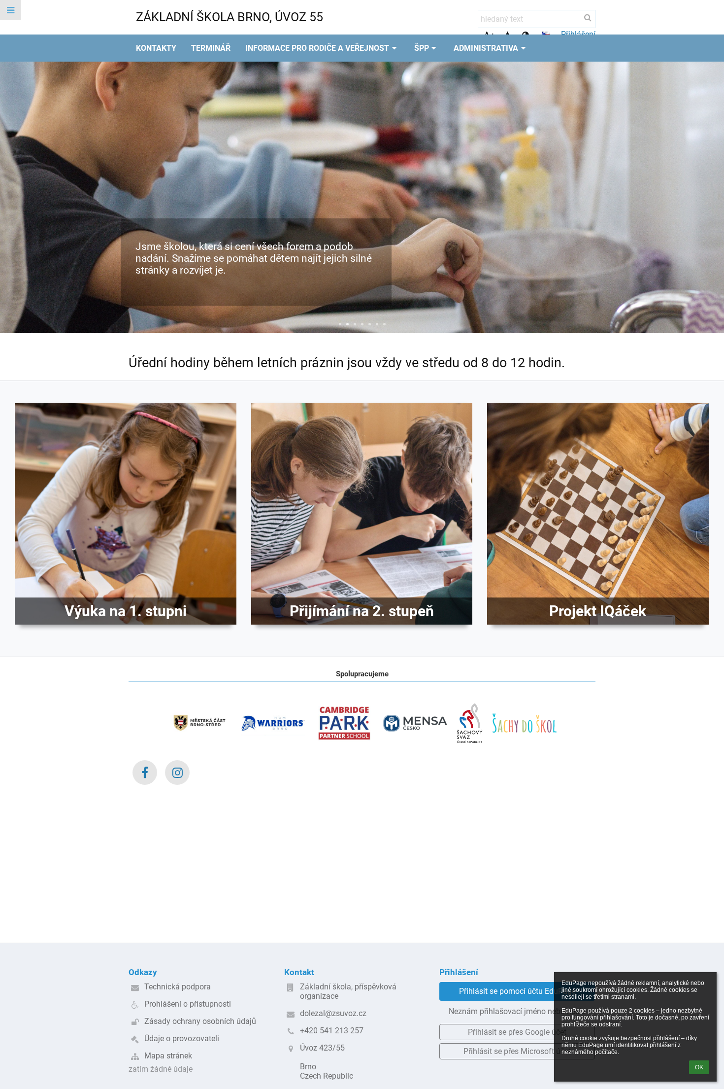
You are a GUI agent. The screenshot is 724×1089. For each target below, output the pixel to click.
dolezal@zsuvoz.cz (333, 1013)
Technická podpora (177, 986)
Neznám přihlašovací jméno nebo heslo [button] (517, 1011)
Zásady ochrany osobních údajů (200, 1021)
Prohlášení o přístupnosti (187, 1004)
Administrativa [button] (486, 48)
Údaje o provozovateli (181, 1038)
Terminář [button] (210, 48)
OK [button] (699, 1067)
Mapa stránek (168, 1055)
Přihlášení (578, 34)
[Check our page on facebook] (144, 772)
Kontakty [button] (156, 48)
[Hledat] (587, 17)
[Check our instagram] (177, 772)
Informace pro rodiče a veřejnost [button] (317, 48)
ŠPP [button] (421, 48)
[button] (545, 34)
